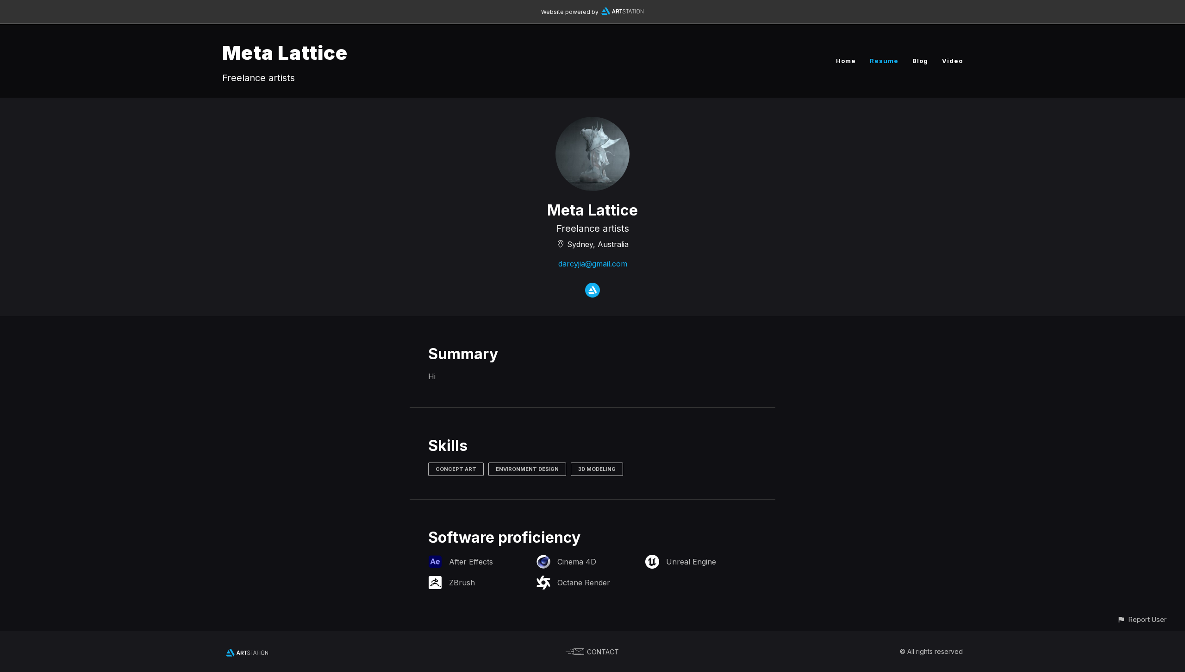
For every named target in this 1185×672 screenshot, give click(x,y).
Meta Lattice (285, 52)
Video (952, 60)
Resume (884, 60)
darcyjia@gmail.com (592, 263)
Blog (920, 60)
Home (846, 60)
